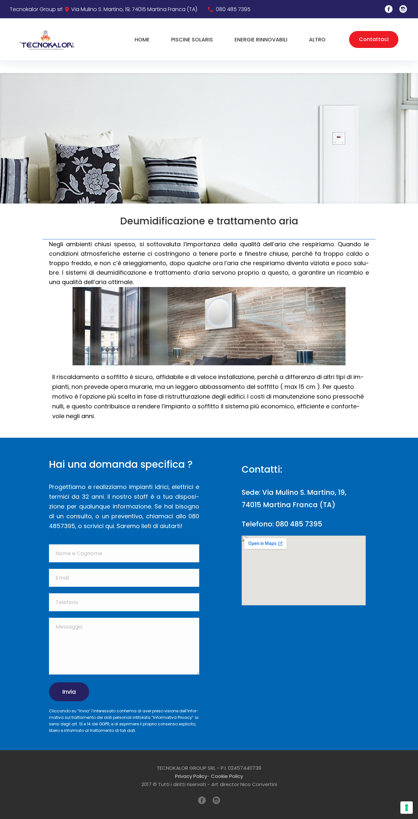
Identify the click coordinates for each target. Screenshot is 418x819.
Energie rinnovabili (260, 39)
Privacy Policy (191, 776)
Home (142, 39)
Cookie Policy (227, 776)
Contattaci (374, 39)
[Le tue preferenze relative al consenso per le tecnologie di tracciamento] (406, 807)
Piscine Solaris (192, 39)
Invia (69, 692)
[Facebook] (389, 9)
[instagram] (403, 9)
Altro (317, 39)
